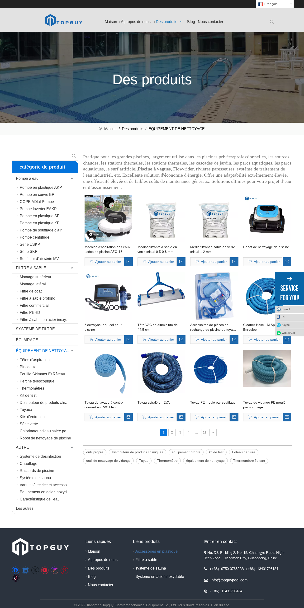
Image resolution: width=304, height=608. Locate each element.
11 (204, 432)
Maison (94, 551)
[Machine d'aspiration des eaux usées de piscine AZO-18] (108, 218)
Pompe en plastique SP (40, 216)
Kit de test (28, 395)
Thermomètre (167, 460)
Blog (92, 577)
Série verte (29, 424)
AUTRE (22, 447)
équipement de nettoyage (205, 460)
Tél (283, 317)
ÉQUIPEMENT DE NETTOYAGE (44, 351)
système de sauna (150, 568)
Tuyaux (26, 410)
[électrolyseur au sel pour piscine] (108, 296)
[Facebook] (15, 570)
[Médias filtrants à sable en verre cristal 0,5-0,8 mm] (161, 218)
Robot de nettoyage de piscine (45, 438)
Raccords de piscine (37, 471)
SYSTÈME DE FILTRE (35, 329)
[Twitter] (35, 570)
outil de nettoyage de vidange (108, 460)
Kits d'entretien (32, 417)
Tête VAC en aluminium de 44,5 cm (158, 327)
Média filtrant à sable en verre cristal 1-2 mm (212, 249)
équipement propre (186, 452)
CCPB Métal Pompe (37, 202)
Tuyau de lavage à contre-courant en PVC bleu (104, 405)
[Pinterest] (64, 570)
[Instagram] (54, 570)
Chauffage (28, 464)
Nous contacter (100, 585)
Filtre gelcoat (31, 291)
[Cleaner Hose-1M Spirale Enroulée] (267, 296)
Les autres (24, 508)
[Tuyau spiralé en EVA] (161, 371)
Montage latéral (33, 284)
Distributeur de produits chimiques (48, 403)
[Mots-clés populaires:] (272, 22)
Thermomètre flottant (249, 460)
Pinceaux (28, 367)
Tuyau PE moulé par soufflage (213, 402)
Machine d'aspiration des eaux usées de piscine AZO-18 (107, 249)
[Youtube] (45, 570)
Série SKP (29, 252)
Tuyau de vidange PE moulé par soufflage (264, 405)
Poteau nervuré (243, 452)
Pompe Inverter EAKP (38, 209)
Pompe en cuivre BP (37, 195)
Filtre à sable (146, 560)
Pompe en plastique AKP (41, 187)
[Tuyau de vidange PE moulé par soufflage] (267, 368)
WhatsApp (288, 333)
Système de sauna (35, 478)
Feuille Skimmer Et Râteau (42, 374)
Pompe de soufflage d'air (41, 230)
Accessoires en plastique (156, 551)
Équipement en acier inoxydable (47, 492)
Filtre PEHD (30, 313)
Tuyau (143, 460)
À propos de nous (103, 560)
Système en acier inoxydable (159, 577)
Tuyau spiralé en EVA (154, 402)
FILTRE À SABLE (31, 268)
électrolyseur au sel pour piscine (103, 327)
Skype (286, 325)
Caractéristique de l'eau (40, 499)
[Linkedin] (25, 570)
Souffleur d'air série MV (39, 259)
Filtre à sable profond (37, 298)
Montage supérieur (35, 277)
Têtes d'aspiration (35, 360)
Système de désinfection (40, 456)
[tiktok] (15, 578)
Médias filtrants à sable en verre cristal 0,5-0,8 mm (157, 249)
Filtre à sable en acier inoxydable (48, 320)
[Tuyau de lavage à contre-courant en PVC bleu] (108, 374)
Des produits (98, 568)
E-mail (286, 309)
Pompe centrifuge (34, 237)
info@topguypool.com (229, 580)
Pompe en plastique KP (40, 223)
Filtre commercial (34, 305)
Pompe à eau (27, 178)
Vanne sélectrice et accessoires (46, 485)
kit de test (216, 452)
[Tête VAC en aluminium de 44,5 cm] (161, 289)
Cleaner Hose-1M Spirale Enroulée (262, 327)
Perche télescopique (37, 381)
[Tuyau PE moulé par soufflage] (214, 368)
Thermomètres (32, 388)
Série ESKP (30, 244)
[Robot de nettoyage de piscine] (267, 218)
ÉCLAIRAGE (27, 340)
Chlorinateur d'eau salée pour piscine (49, 431)
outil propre (94, 452)
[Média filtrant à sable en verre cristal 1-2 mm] (214, 218)
